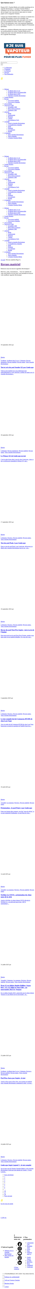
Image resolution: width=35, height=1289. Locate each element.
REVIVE (29, 1262)
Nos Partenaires (8, 74)
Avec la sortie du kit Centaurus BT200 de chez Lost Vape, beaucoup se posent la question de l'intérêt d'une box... (17, 725)
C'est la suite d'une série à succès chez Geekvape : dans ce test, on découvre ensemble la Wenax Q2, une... (17, 460)
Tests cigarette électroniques (13, 452)
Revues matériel (12, 362)
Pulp (28, 1251)
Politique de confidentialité (11, 1277)
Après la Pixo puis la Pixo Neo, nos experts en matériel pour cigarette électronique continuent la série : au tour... (16, 1082)
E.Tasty (29, 1260)
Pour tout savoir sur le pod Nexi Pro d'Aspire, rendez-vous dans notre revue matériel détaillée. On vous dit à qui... (17, 636)
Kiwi (28, 1263)
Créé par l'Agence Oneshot (12, 1280)
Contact (6, 1286)
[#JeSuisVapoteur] (17, 57)
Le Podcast (7, 71)
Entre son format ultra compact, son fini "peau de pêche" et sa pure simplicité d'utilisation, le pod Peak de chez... (17, 812)
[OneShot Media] (14, 153)
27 (5, 1192)
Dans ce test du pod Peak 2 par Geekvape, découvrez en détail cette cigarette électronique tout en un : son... (17, 547)
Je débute (3, 360)
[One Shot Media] (15, 80)
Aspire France (29, 1258)
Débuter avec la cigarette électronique (9, 1252)
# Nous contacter (16, 1268)
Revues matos (21, 362)
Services (6, 72)
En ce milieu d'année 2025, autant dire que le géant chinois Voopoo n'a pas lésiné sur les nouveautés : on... (17, 993)
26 (5, 1191)
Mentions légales (9, 1283)
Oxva (28, 1249)
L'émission (7, 69)
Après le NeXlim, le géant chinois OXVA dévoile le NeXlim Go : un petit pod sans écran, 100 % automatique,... (15, 902)
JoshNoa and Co (29, 1253)
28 (5, 1194)
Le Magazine (8, 67)
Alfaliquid (30, 1265)
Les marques (10, 803)
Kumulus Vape (29, 1246)
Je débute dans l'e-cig (13, 360)
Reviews (10, 538)
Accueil (3, 260)
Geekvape (30, 1267)
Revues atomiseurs (13, 451)
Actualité (3, 803)
